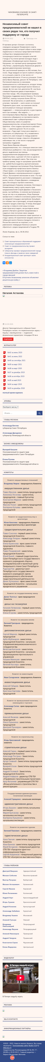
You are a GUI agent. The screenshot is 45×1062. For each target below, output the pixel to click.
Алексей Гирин (10, 751)
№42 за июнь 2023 (15, 352)
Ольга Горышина (10, 722)
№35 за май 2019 (14, 380)
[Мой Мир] (10, 262)
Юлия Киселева (10, 522)
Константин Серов (10, 943)
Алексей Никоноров (11, 934)
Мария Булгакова (11, 812)
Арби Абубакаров (11, 639)
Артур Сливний (9, 761)
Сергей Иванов (9, 889)
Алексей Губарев (10, 686)
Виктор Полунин (9, 880)
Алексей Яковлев (10, 717)
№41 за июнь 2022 (15, 356)
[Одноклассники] (7, 262)
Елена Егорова (9, 613)
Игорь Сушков (8, 902)
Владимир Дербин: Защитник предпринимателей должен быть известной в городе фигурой (21, 272)
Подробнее (8, 339)
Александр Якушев (10, 929)
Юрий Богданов (10, 847)
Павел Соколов (10, 533)
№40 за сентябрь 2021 (16, 360)
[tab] (22, 488)
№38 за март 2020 (15, 368)
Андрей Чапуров (9, 938)
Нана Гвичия (9, 839)
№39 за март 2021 (15, 364)
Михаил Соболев (10, 875)
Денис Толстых (10, 597)
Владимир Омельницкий (8, 925)
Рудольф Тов (8, 569)
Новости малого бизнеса (22, 10)
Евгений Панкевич (12, 831)
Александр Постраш (12, 756)
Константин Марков (12, 499)
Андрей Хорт (8, 898)
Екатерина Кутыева (11, 507)
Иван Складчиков (11, 677)
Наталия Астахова (13, 293)
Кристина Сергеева (11, 691)
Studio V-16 (32, 1045)
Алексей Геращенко (12, 799)
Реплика (8, 287)
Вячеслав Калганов (11, 649)
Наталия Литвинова (12, 608)
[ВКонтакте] (4, 262)
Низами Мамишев (11, 659)
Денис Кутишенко (11, 581)
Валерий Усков (9, 766)
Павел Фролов (9, 492)
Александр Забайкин (11, 911)
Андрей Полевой (10, 771)
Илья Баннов (9, 844)
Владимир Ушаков (10, 915)
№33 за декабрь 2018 (16, 388)
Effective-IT (7, 1048)
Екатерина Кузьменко (12, 818)
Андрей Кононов (9, 907)
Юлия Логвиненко (10, 893)
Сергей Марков (10, 634)
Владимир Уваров (11, 484)
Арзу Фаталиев (9, 781)
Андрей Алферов (10, 776)
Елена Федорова (9, 947)
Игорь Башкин (9, 807)
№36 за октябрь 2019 (16, 376)
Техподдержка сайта (20, 1045)
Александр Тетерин (11, 538)
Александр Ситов (11, 706)
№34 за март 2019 (15, 384)
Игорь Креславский (12, 740)
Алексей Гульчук (9, 920)
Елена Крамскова (11, 543)
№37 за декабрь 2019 (16, 372)
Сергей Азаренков (11, 854)
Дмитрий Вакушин (10, 871)
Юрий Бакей (8, 556)
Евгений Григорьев (12, 623)
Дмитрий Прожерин (12, 727)
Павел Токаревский (11, 551)
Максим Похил (9, 504)
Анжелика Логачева (12, 494)
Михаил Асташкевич (11, 884)
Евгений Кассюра (11, 664)
